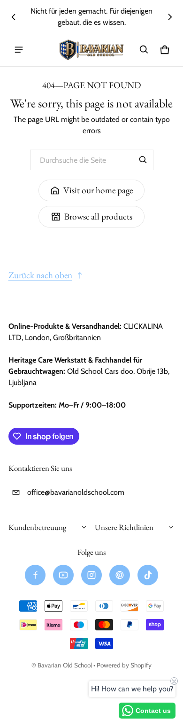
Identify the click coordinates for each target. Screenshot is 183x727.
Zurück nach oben (40, 275)
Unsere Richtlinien (124, 527)
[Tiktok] (147, 575)
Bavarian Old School (65, 665)
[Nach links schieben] (13, 17)
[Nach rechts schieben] (170, 17)
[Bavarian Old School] (91, 50)
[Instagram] (91, 575)
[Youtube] (63, 575)
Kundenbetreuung (37, 527)
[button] (144, 49)
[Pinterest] (119, 575)
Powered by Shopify (124, 665)
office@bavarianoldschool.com (75, 492)
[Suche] (143, 160)
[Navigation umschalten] (18, 49)
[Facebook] (35, 575)
